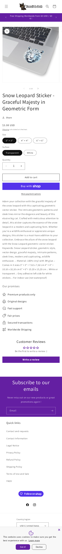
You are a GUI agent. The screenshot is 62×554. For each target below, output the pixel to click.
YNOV (9, 481)
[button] (6, 6)
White (30, 152)
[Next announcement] (56, 17)
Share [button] (9, 117)
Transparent (12, 152)
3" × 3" (9, 140)
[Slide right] (37, 88)
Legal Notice (12, 445)
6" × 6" (40, 140)
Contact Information (17, 438)
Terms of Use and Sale (17, 473)
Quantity (6, 159)
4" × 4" (24, 140)
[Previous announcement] (5, 17)
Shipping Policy (14, 466)
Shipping (5, 129)
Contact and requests (17, 431)
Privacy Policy (13, 452)
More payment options (31, 194)
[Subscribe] (51, 410)
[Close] (59, 529)
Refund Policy (13, 459)
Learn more (35, 540)
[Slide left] (24, 88)
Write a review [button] (31, 359)
